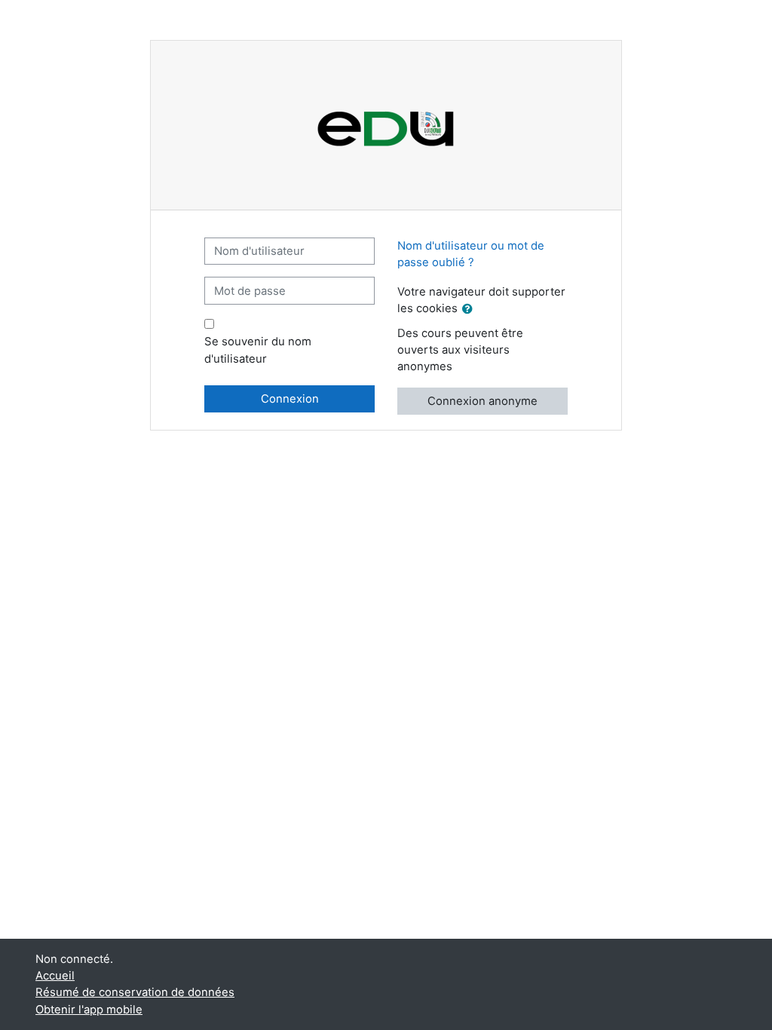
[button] (470, 309)
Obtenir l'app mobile (88, 1009)
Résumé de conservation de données (134, 992)
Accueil (55, 975)
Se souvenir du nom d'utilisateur (257, 350)
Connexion (290, 399)
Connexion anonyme (482, 401)
